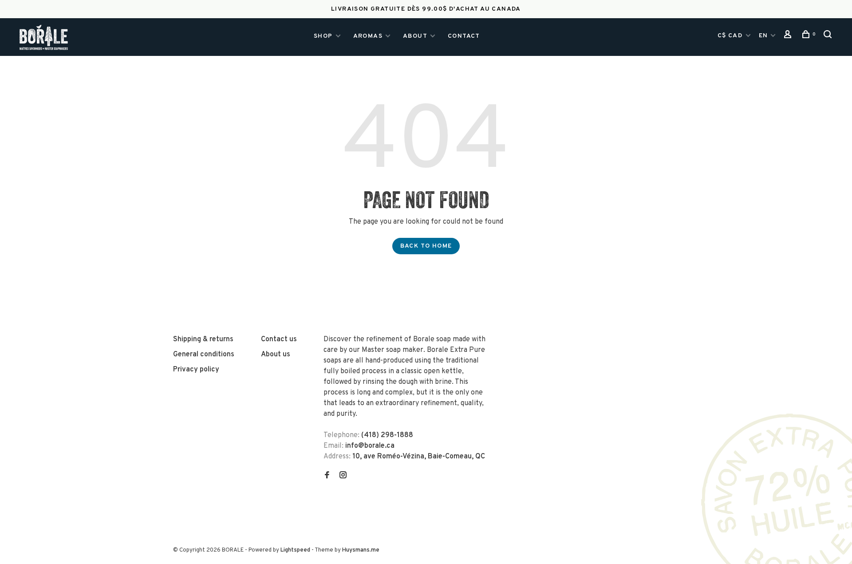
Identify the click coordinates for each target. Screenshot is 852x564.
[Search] (829, 36)
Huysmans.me (360, 550)
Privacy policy (196, 369)
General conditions (203, 354)
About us (275, 354)
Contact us (279, 339)
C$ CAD (731, 35)
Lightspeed (295, 550)
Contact (464, 36)
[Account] (789, 36)
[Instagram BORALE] (343, 476)
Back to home (426, 246)
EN (763, 35)
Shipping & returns (203, 339)
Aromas (368, 36)
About (415, 36)
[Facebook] (327, 476)
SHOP (323, 36)
